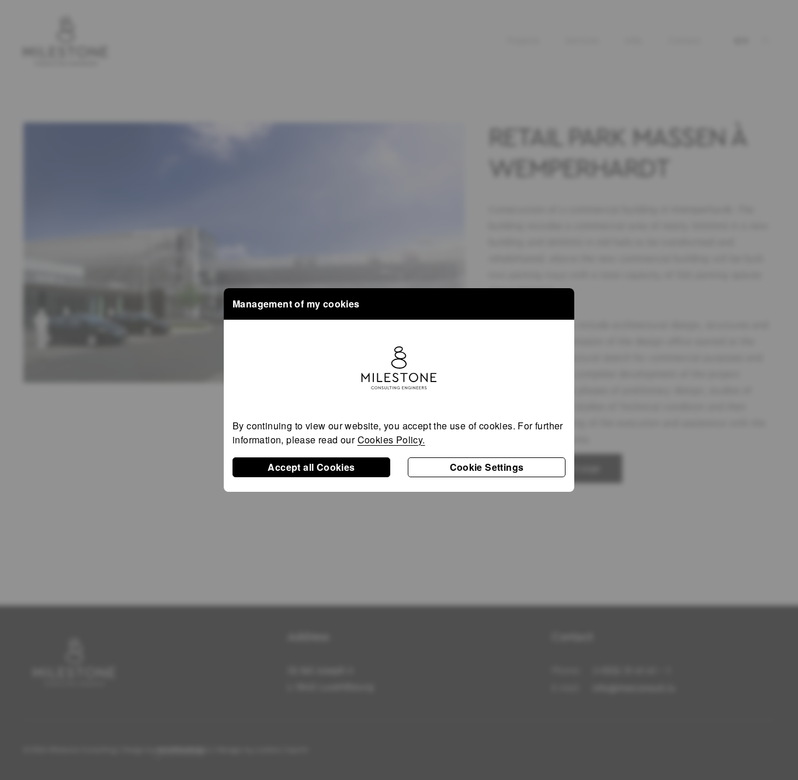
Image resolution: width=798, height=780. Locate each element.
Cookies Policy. (391, 439)
